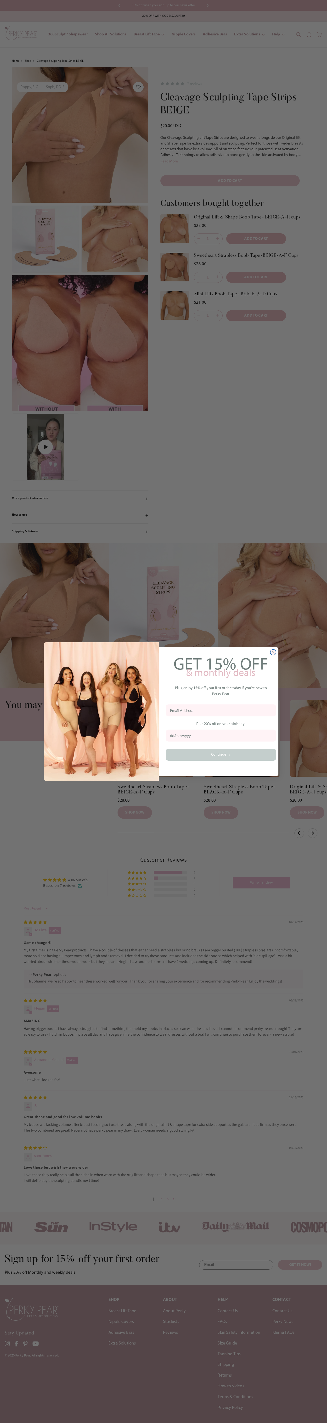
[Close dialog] (273, 652)
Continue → (221, 755)
